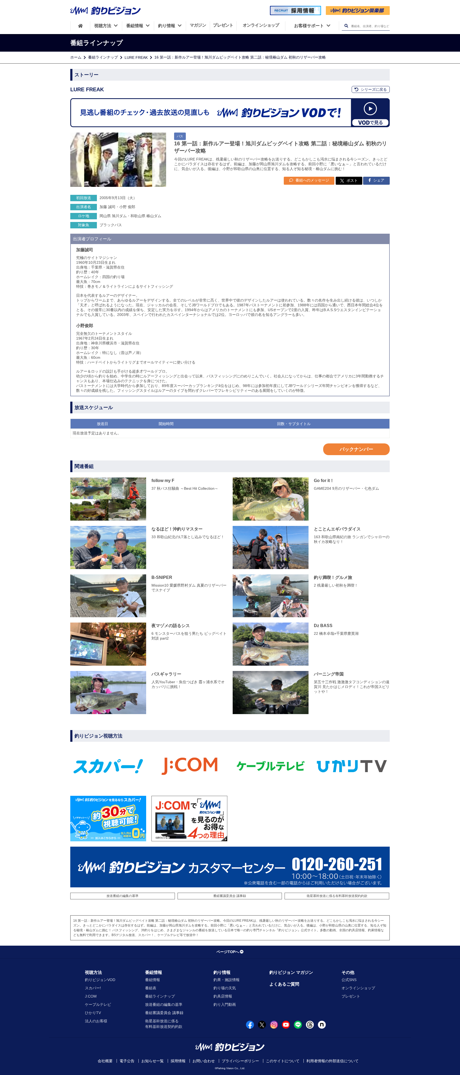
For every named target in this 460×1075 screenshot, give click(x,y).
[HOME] (80, 25)
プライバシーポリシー (240, 1061)
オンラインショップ (358, 988)
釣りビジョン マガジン (291, 972)
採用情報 (178, 1061)
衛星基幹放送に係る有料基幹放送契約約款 (337, 896)
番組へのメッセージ (311, 180)
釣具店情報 (222, 996)
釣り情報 (222, 972)
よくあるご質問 (284, 984)
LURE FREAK (136, 57)
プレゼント (351, 996)
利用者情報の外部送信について (332, 1061)
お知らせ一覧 (152, 1061)
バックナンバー (356, 449)
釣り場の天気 (224, 988)
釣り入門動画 (224, 1004)
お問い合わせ (203, 1061)
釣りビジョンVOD (100, 980)
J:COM (91, 996)
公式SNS (349, 980)
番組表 (150, 988)
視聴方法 (93, 972)
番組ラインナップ (103, 57)
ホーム (75, 57)
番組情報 (153, 972)
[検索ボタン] (346, 26)
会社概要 (105, 1061)
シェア (378, 180)
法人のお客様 (96, 1021)
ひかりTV (93, 1013)
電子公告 (127, 1061)
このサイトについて (282, 1061)
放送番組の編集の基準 (122, 896)
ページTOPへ (227, 952)
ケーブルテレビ (98, 1004)
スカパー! (93, 988)
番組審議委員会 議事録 (229, 896)
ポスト (352, 180)
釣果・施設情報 (226, 980)
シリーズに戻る (373, 89)
